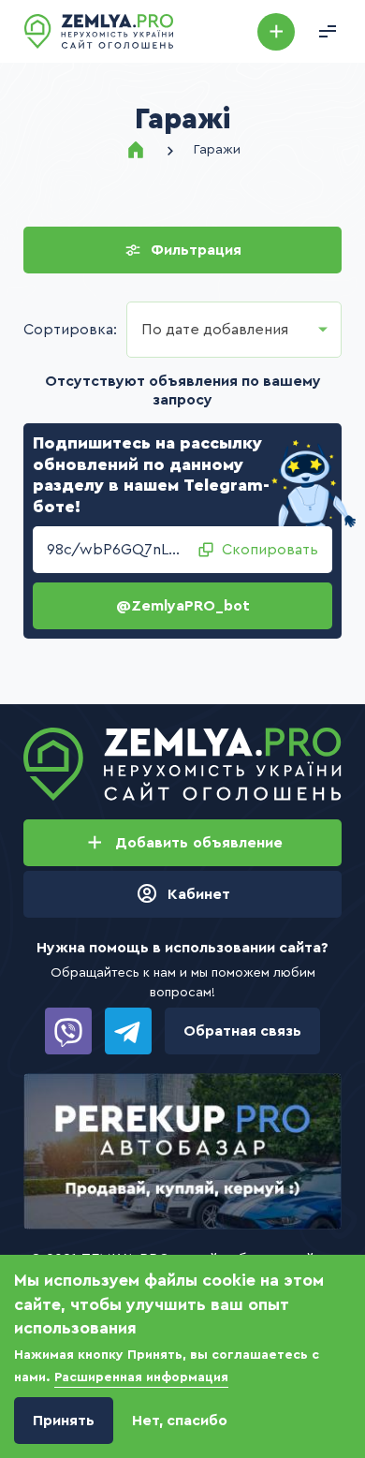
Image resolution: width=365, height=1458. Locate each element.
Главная (135, 150)
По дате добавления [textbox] (214, 329)
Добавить (276, 32)
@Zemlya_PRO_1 (128, 1031)
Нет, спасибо (179, 1420)
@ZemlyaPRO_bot (183, 605)
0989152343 (68, 1031)
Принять (64, 1420)
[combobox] (234, 330)
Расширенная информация (141, 1377)
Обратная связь (242, 1031)
